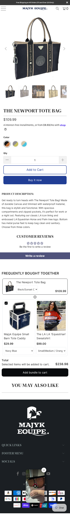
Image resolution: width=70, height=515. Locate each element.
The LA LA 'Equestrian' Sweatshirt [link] (51, 336)
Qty (5, 153)
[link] (9, 286)
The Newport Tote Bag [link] (31, 282)
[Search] (57, 8)
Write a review (35, 256)
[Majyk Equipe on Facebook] (18, 474)
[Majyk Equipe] (35, 8)
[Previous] (6, 48)
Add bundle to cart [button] (35, 372)
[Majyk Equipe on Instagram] (24, 474)
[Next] (64, 48)
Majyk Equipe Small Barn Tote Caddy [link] (16, 336)
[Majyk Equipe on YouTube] (48, 474)
